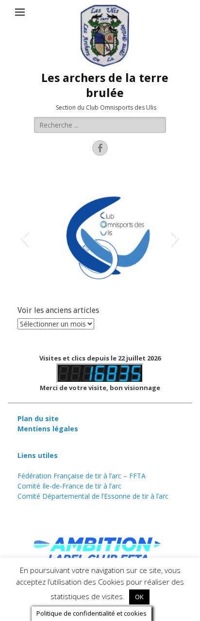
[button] (24, 237)
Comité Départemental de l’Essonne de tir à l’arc (92, 496)
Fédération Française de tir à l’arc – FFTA (81, 475)
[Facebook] (100, 148)
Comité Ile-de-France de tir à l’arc (69, 485)
